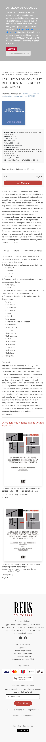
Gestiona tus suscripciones (23, 715)
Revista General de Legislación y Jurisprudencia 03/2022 (20, 74)
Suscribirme (23, 703)
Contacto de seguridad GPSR (23, 659)
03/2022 (13, 136)
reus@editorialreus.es (24, 633)
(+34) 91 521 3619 (16, 630)
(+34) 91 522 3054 (32, 630)
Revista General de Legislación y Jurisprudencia (25, 72)
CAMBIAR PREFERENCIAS (18, 53)
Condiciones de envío (23, 656)
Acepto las (24, 710)
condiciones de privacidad (28, 710)
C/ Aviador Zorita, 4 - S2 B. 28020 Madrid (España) (24, 627)
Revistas (5, 72)
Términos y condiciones (23, 653)
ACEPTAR (11, 49)
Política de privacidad (23, 651)
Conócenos (23, 648)
